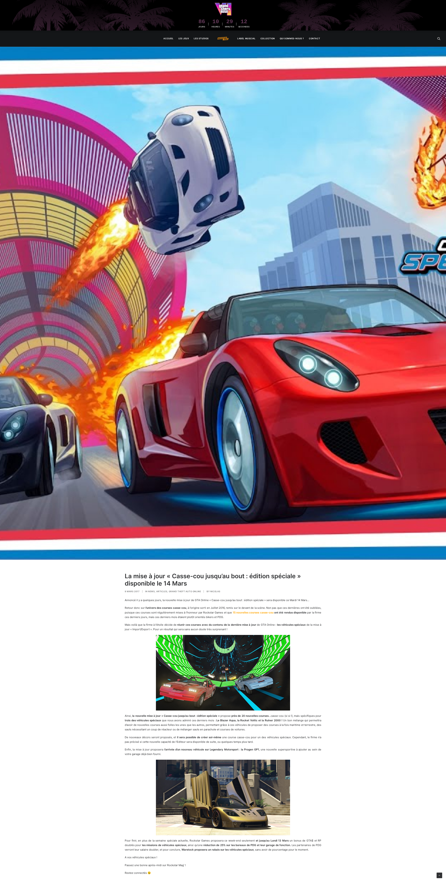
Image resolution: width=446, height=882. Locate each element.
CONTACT (314, 38)
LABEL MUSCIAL (246, 38)
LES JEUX (183, 38)
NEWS (151, 591)
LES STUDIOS (201, 38)
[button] (438, 39)
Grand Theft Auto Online (185, 591)
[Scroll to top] (439, 875)
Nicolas (215, 591)
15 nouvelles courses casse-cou (253, 612)
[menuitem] (168, 39)
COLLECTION (267, 38)
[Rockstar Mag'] (223, 38)
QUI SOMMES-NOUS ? (292, 38)
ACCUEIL (168, 38)
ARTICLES (161, 591)
